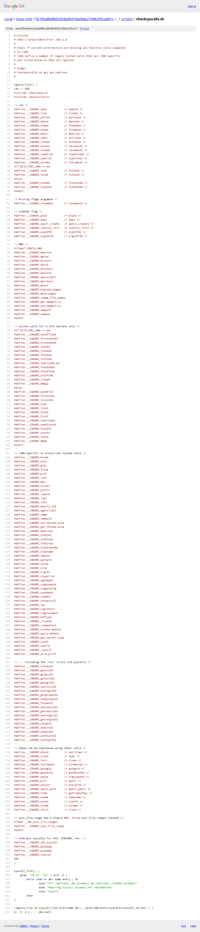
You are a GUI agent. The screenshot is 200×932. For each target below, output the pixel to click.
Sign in (192, 6)
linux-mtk (24, 19)
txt (183, 926)
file (84, 28)
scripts (127, 19)
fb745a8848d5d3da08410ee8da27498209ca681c (74, 19)
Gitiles (23, 926)
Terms (45, 926)
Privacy (34, 926)
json (193, 926)
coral (8, 19)
